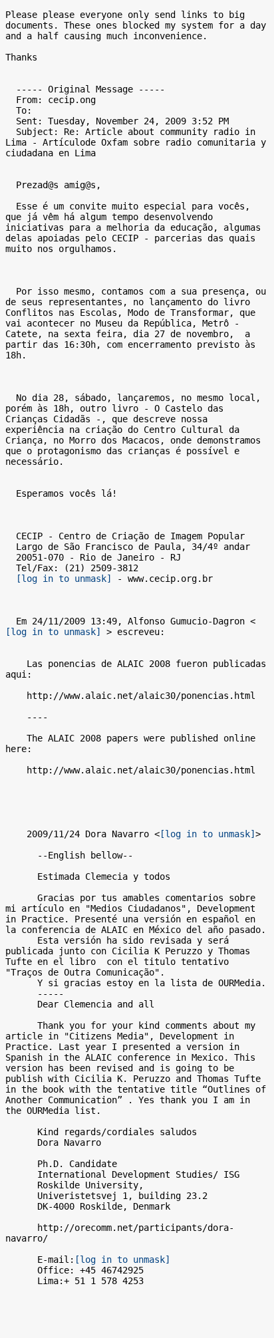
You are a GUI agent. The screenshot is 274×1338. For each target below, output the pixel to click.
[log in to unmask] (64, 578)
